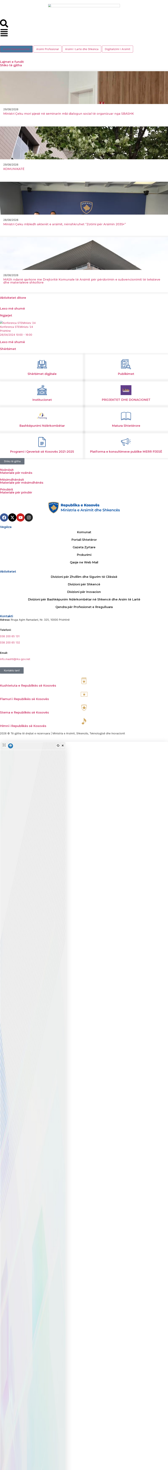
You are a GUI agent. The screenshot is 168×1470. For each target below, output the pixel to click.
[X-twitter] (12, 517)
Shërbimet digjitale (42, 374)
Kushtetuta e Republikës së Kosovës (28, 685)
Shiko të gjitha (11, 65)
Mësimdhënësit (12, 480)
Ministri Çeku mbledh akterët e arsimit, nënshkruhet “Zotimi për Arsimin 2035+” (64, 224)
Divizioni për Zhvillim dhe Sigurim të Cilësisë (84, 577)
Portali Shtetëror (84, 540)
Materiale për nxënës (16, 473)
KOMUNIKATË (13, 169)
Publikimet (126, 374)
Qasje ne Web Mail (84, 562)
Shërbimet (8, 349)
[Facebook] (4, 517)
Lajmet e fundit (12, 62)
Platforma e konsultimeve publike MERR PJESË (126, 451)
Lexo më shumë (12, 308)
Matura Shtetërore (126, 426)
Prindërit (6, 489)
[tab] (16, 49)
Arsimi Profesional (47, 49)
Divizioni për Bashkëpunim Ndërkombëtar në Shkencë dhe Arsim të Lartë (84, 599)
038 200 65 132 (10, 642)
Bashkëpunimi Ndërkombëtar (42, 426)
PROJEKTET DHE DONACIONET (126, 400)
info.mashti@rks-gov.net (15, 659)
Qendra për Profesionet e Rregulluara (84, 607)
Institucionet (42, 400)
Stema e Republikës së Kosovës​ (24, 712)
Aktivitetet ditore (13, 298)
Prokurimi (84, 555)
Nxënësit (7, 470)
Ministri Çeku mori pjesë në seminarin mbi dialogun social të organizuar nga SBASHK (68, 114)
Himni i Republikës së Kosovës (23, 726)
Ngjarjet (6, 315)
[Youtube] (20, 517)
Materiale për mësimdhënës (21, 482)
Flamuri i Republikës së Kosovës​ (24, 699)
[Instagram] (29, 517)
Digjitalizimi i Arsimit (117, 49)
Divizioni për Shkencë (84, 584)
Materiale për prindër (16, 492)
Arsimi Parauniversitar (16, 49)
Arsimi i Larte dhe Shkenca (81, 49)
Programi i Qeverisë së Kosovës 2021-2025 (42, 451)
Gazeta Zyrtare (84, 547)
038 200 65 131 (10, 636)
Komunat (84, 532)
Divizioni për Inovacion (84, 592)
